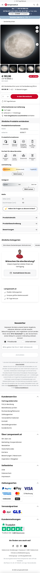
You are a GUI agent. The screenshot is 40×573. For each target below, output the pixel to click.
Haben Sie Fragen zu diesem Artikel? (21, 209)
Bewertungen (8, 229)
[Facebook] (14, 546)
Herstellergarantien (9, 424)
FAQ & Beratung (8, 404)
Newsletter (6, 445)
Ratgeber (14, 459)
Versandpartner (10, 506)
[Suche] (34, 4)
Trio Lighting (24, 129)
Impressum (6, 476)
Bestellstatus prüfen (9, 408)
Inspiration (6, 459)
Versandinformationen (10, 418)
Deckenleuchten (9, 22)
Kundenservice (9, 396)
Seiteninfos (7, 465)
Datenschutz (6, 473)
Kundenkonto (7, 428)
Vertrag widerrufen (10, 401)
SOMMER (19, 14)
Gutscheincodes (8, 449)
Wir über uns (6, 439)
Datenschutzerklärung (21, 387)
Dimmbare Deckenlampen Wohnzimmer (17, 245)
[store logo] (12, 4)
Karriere (5, 452)
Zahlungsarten (7, 414)
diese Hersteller (20, 364)
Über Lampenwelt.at (12, 434)
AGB (3, 470)
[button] (4, 69)
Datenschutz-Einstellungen (10, 550)
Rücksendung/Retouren (11, 411)
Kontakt (5, 421)
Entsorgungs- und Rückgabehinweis (20, 556)
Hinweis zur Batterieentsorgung (20, 553)
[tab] (20, 412)
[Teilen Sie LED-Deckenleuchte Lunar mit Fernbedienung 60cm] (37, 31)
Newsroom (17, 456)
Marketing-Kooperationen (12, 442)
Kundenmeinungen (11, 519)
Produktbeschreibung (12, 223)
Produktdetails (9, 217)
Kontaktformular (13, 385)
